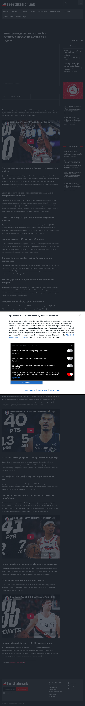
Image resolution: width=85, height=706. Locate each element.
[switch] (70, 350)
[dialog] (42, 353)
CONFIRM (26, 382)
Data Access (42, 390)
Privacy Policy (55, 390)
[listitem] (42, 346)
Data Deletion (30, 390)
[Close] (81, 316)
